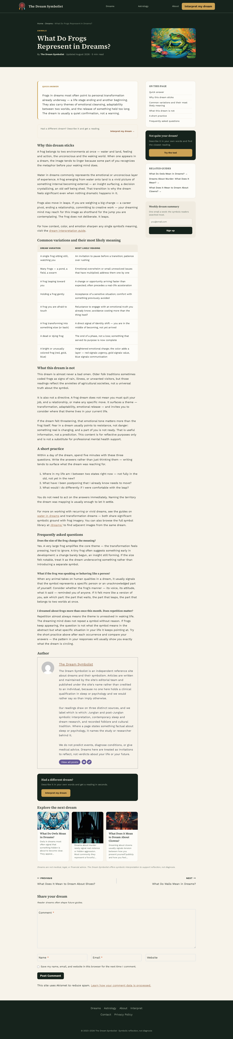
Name (44, 957)
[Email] (84, 762)
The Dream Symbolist (76, 664)
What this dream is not (162, 110)
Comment (46, 912)
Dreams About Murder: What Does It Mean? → (169, 180)
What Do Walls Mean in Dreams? (174, 881)
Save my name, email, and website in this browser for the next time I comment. (88, 966)
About (175, 6)
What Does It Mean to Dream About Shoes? (66, 881)
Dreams (110, 6)
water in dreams (48, 515)
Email (98, 957)
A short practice (158, 116)
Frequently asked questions (164, 121)
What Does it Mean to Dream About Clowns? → (168, 189)
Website (152, 957)
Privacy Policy (123, 1014)
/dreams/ (56, 525)
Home (40, 23)
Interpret (136, 1008)
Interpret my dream (198, 6)
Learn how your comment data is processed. (121, 985)
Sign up (170, 230)
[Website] (89, 762)
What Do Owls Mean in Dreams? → (168, 173)
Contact (105, 1014)
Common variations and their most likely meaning (168, 104)
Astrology (143, 6)
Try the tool (170, 152)
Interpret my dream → (122, 131)
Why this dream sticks (161, 97)
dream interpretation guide (67, 230)
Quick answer (156, 92)
